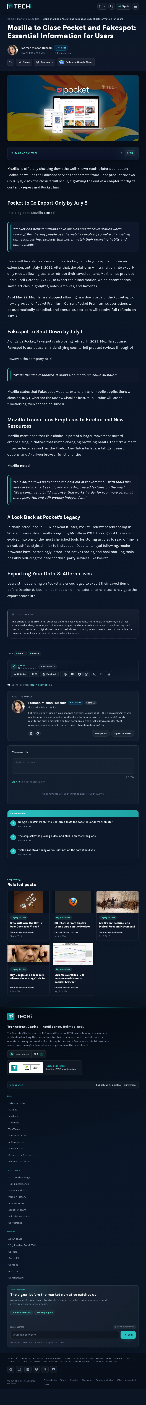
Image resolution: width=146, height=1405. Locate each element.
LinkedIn (21, 674)
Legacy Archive (19, 917)
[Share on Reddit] (79, 674)
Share (26, 62)
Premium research (22, 1312)
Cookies (74, 1380)
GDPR (46, 1384)
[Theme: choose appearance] (102, 6)
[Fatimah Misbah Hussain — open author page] (12, 50)
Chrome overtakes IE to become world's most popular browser (69, 978)
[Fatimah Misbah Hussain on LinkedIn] (31, 733)
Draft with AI (49, 666)
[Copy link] (95, 674)
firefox (20, 653)
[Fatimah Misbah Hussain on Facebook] (38, 733)
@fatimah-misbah (37, 707)
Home (10, 18)
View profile (101, 733)
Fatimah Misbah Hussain (37, 48)
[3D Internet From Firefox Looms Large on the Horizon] (73, 902)
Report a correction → (41, 685)
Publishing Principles (108, 1084)
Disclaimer (87, 1380)
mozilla (34, 653)
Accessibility (131, 1380)
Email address (17, 1327)
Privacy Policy (50, 1380)
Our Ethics (130, 1084)
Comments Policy (104, 1380)
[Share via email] (102, 674)
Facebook (51, 674)
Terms (63, 1380)
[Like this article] (10, 62)
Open (130, 153)
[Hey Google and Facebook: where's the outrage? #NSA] (28, 954)
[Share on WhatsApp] (86, 674)
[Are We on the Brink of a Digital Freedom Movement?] (118, 902)
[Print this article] (109, 674)
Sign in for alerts (122, 733)
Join (130, 1334)
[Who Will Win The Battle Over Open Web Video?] (28, 902)
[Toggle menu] (135, 6)
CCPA (119, 1380)
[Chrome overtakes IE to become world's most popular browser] (73, 954)
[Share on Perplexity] (72, 674)
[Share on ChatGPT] (65, 674)
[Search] (111, 6)
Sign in (125, 6)
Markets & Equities (28, 18)
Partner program (45, 1312)
